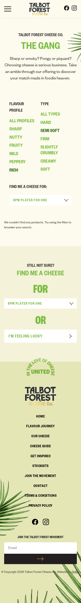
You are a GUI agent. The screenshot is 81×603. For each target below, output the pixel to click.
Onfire (75, 572)
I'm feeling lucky (26, 337)
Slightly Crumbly (49, 150)
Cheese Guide (40, 447)
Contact (40, 486)
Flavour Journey (40, 427)
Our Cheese (40, 437)
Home (40, 417)
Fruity (16, 146)
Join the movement (40, 476)
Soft (45, 170)
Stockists (40, 466)
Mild (13, 154)
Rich (13, 170)
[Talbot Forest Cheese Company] (39, 9)
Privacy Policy (41, 506)
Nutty (15, 138)
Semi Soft (50, 131)
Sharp (15, 129)
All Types (50, 114)
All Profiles (21, 121)
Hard (45, 123)
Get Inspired (40, 457)
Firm (44, 139)
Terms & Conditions (40, 496)
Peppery (17, 162)
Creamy (48, 161)
